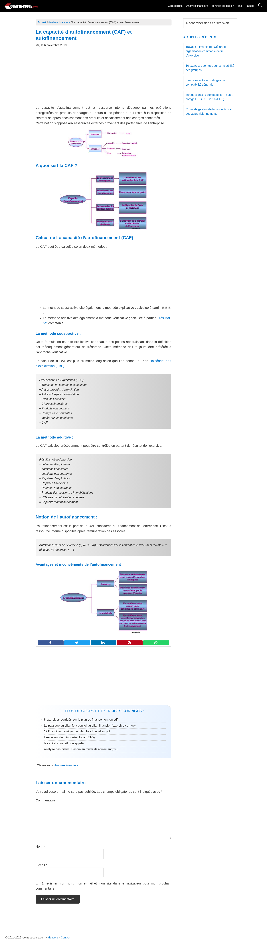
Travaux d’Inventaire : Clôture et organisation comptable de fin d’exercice (206, 51)
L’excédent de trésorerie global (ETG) (69, 737)
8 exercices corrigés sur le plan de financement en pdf (81, 719)
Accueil (42, 22)
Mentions (53, 937)
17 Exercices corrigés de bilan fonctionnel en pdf (77, 731)
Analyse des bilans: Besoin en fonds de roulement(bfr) (81, 749)
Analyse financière (59, 22)
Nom (40, 846)
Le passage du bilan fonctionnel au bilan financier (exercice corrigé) (90, 725)
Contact (65, 937)
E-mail (41, 865)
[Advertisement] (103, 78)
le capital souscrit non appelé (64, 743)
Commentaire (46, 800)
